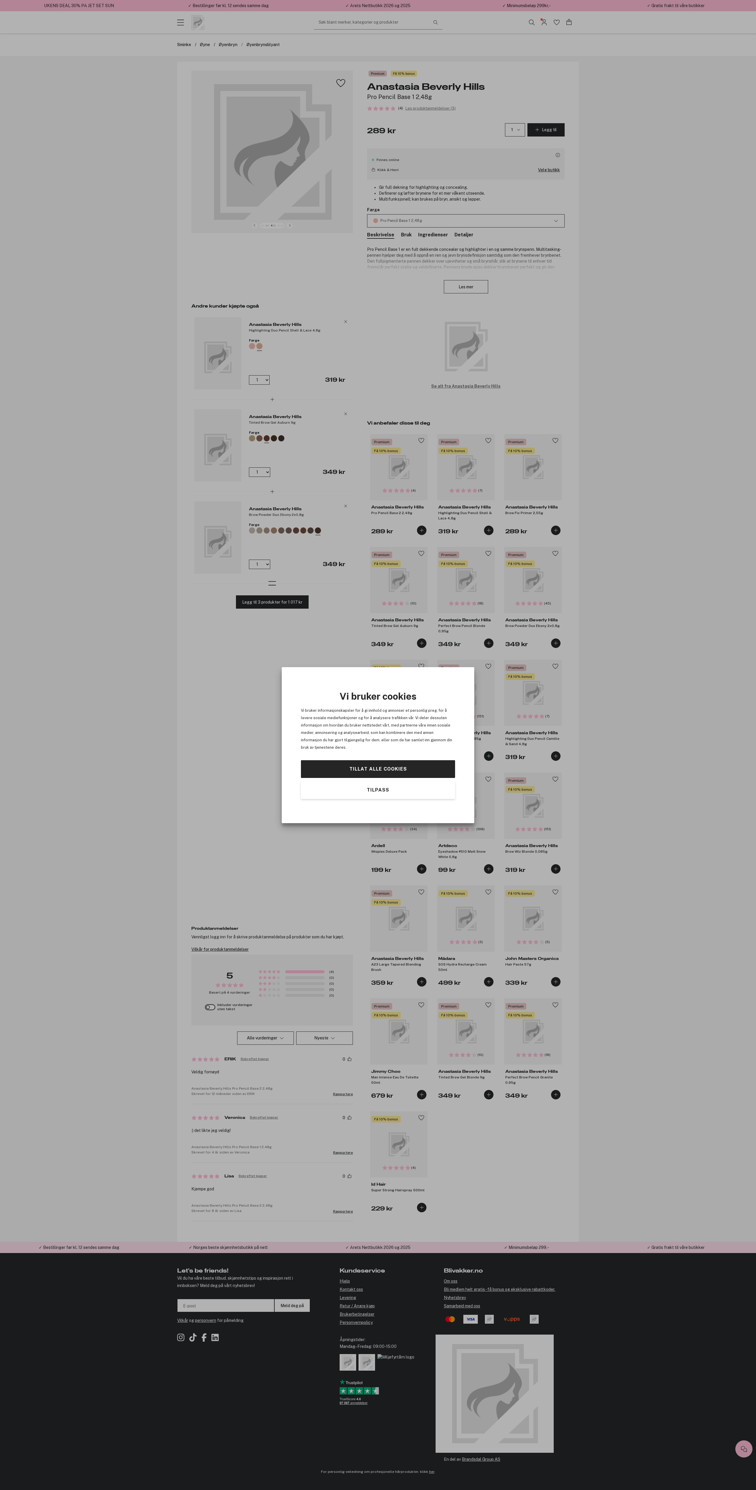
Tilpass (378, 789)
